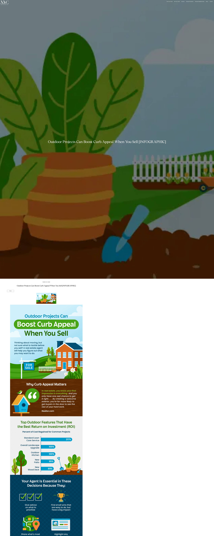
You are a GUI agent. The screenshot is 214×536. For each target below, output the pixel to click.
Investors (183, 1)
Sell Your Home (177, 1)
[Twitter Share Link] (10, 294)
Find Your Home (170, 1)
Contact (211, 1)
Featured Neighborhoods (199, 1)
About (207, 1)
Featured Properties (189, 1)
